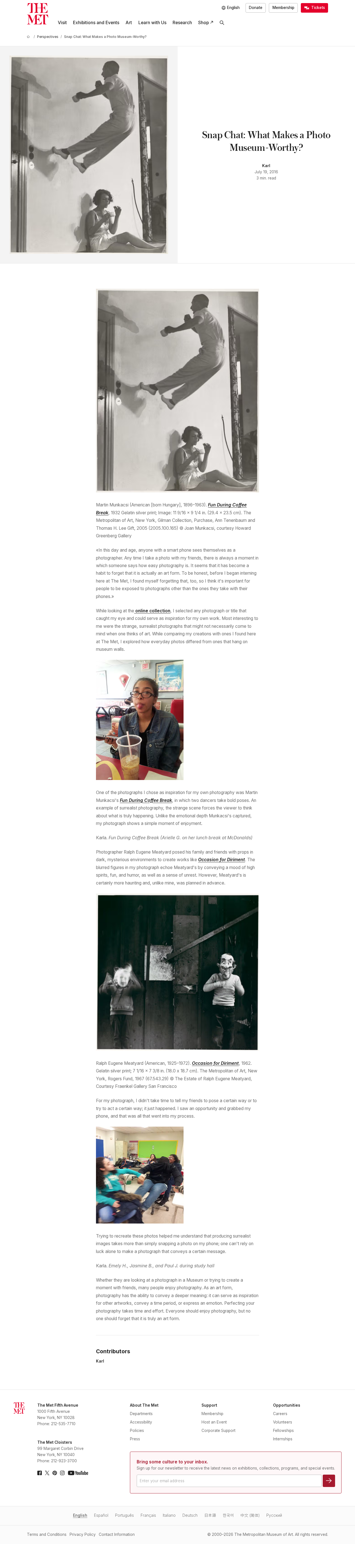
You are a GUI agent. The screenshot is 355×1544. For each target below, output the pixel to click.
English (80, 1515)
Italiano (169, 1515)
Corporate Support (218, 1430)
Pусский (274, 1515)
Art (128, 22)
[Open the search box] (222, 22)
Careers (280, 1413)
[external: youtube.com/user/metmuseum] (78, 1473)
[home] (29, 37)
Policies (137, 1430)
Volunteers (282, 1422)
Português (124, 1515)
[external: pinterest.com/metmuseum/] (54, 1473)
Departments (141, 1413)
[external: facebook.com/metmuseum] (39, 1473)
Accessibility (141, 1422)
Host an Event (214, 1422)
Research (182, 22)
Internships (282, 1439)
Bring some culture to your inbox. (172, 1462)
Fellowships (283, 1430)
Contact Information (117, 1534)
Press (135, 1439)
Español (101, 1515)
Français (148, 1515)
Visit (62, 22)
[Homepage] (37, 13)
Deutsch (190, 1515)
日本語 (210, 1515)
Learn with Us (152, 22)
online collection (152, 610)
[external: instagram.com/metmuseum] (62, 1473)
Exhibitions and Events (96, 22)
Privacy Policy (83, 1534)
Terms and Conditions (47, 1534)
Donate (255, 7)
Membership (283, 7)
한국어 (228, 1515)
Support (209, 1405)
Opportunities (286, 1405)
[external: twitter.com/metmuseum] (47, 1473)
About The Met (144, 1405)
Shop (203, 22)
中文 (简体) (250, 1515)
